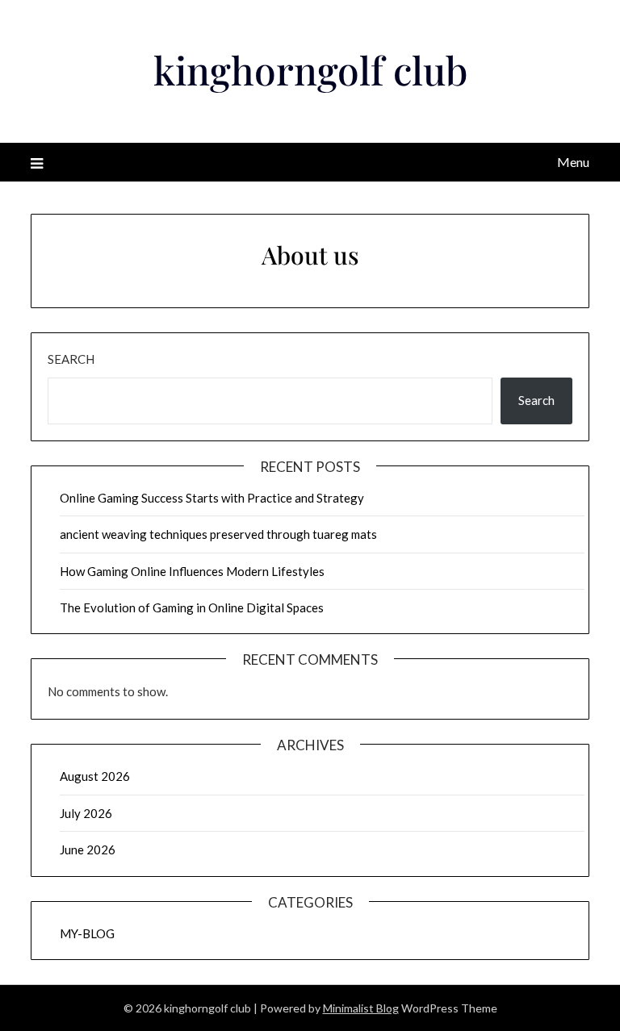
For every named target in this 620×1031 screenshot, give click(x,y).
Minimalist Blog (361, 1008)
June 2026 (87, 849)
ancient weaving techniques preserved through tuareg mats (218, 534)
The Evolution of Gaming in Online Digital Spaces (192, 607)
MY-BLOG (87, 933)
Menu (573, 161)
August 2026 (95, 776)
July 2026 (86, 813)
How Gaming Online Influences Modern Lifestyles (192, 571)
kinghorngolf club (310, 69)
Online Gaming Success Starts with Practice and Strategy (212, 497)
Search (71, 359)
